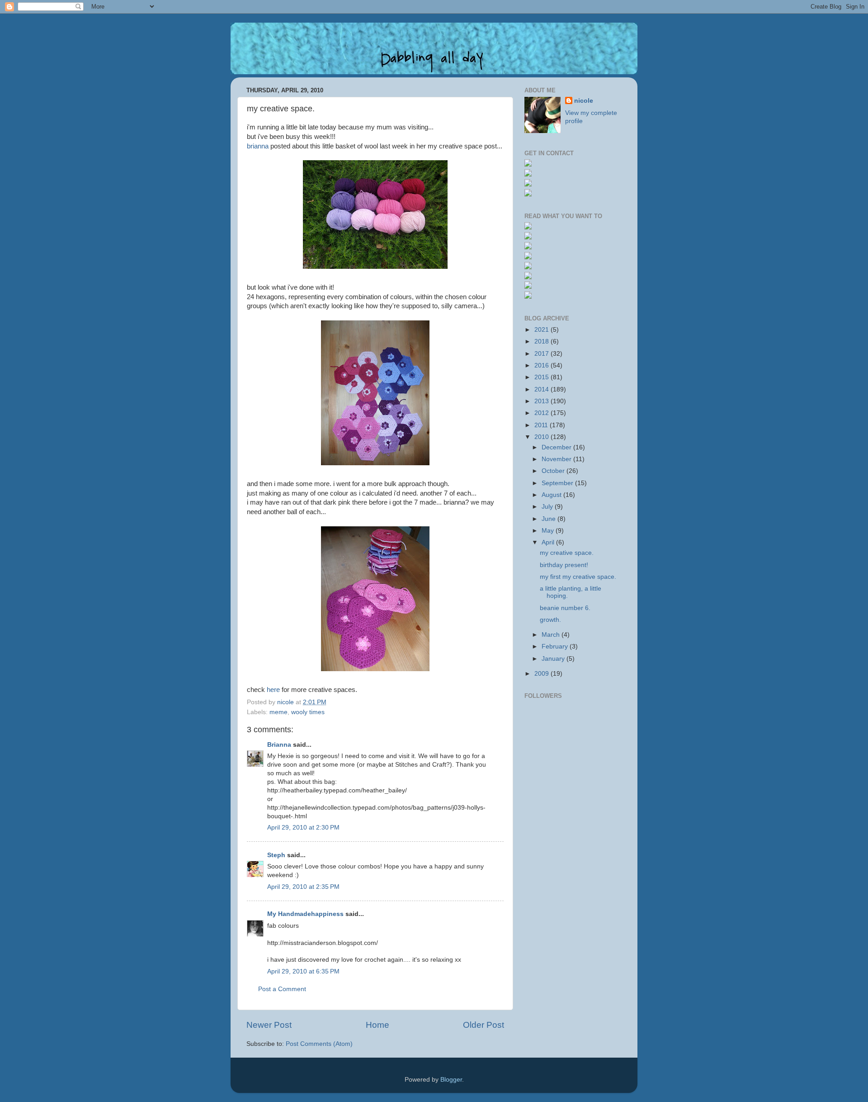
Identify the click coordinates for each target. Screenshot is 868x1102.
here (273, 689)
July (548, 506)
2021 (542, 329)
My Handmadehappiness (305, 914)
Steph (276, 855)
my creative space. (567, 552)
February (556, 646)
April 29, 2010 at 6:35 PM (303, 971)
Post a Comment (282, 989)
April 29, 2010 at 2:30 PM (303, 827)
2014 (542, 389)
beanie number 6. (565, 608)
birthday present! (564, 565)
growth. (550, 619)
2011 (542, 425)
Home (377, 1025)
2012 (542, 413)
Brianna (279, 744)
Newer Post (269, 1025)
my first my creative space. (578, 576)
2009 (542, 673)
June (549, 518)
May (549, 530)
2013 (542, 401)
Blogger (451, 1079)
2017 (542, 353)
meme (278, 712)
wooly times (308, 712)
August (552, 494)
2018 (542, 341)
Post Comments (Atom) (319, 1043)
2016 (542, 365)
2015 (542, 377)
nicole (583, 100)
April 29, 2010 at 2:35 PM (303, 886)
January (554, 658)
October (554, 471)
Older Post (483, 1025)
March (551, 634)
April (549, 542)
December (557, 447)
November (557, 459)
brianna (258, 146)
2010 (542, 437)
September (558, 483)
